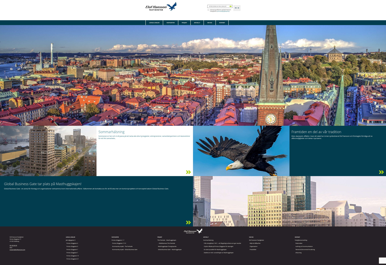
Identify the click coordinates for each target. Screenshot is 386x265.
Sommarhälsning (208, 240)
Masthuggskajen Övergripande (167, 246)
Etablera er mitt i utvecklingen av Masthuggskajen (219, 253)
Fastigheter (171, 23)
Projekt (184, 23)
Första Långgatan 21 (72, 259)
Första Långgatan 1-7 (118, 240)
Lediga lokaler (154, 23)
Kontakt (222, 23)
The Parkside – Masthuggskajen (166, 240)
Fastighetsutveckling (301, 240)
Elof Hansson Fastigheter (256, 240)
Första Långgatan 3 (72, 243)
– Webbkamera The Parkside (166, 243)
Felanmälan (298, 243)
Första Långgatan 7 (72, 249)
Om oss (209, 23)
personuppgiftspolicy (223, 11)
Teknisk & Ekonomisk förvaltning (305, 249)
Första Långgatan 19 (72, 256)
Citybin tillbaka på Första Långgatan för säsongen (218, 246)
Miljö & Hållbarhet (255, 243)
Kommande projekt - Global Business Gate (124, 249)
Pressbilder (253, 249)
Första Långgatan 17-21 (119, 243)
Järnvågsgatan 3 (70, 240)
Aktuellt (197, 23)
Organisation (253, 246)
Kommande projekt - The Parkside (122, 246)
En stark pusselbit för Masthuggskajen (215, 249)
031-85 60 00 (13, 245)
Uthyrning (298, 253)
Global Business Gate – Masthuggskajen (170, 249)
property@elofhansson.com (17, 250)
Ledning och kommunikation (304, 246)
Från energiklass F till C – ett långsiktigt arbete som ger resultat (222, 243)
